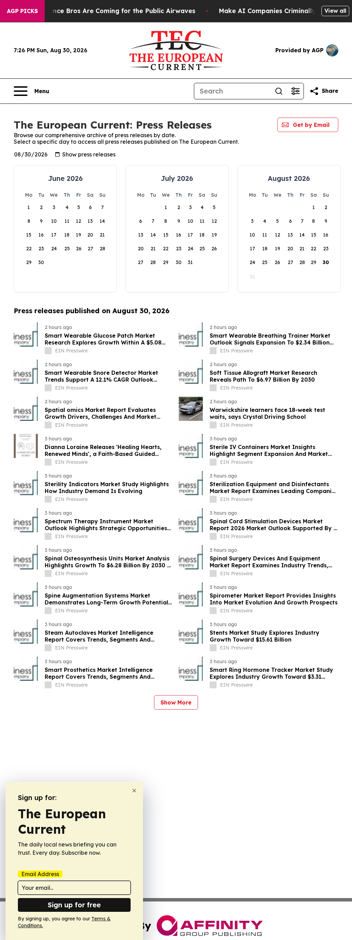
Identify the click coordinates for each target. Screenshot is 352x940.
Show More (176, 702)
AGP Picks (22, 11)
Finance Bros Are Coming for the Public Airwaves (117, 11)
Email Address (40, 874)
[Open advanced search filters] (295, 91)
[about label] (48, 350)
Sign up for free (74, 904)
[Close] (134, 790)
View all (335, 10)
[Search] (279, 91)
